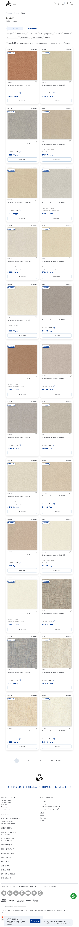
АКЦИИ (10, 34)
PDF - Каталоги (8, 849)
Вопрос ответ (8, 874)
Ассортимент (8, 797)
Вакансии (6, 870)
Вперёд (59, 761)
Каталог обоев (6, 809)
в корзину (22, 100)
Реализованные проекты (9, 833)
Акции (42, 820)
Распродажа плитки (8, 821)
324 (52, 761)
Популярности (41, 43)
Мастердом (9, 906)
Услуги (43, 801)
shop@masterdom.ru (38, 787)
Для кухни (25, 37)
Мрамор (4, 805)
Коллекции (32, 28)
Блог (42, 813)
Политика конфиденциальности (14, 886)
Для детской (12, 37)
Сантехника (5, 814)
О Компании (7, 854)
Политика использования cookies (42, 886)
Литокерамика (6, 807)
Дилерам (5, 866)
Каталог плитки (6, 800)
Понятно (35, 921)
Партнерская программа (7, 839)
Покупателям (46, 797)
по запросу (56, 159)
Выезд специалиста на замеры (50, 806)
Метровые (67, 34)
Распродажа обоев (8, 823)
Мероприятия (44, 818)
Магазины (6, 862)
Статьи (42, 816)
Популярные (46, 34)
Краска (3, 812)
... (46, 761)
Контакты (6, 858)
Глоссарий (6, 878)
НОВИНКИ (20, 34)
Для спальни (37, 37)
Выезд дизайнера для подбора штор (53, 809)
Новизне (53, 43)
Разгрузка (43, 804)
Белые (57, 34)
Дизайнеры (6, 828)
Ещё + (47, 37)
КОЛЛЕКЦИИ (33, 34)
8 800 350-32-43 (16, 787)
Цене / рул (63, 43)
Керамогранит (6, 802)
